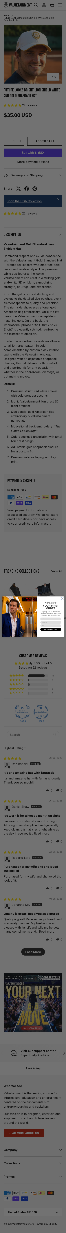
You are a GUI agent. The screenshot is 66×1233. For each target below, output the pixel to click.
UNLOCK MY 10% (50, 629)
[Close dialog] (62, 598)
